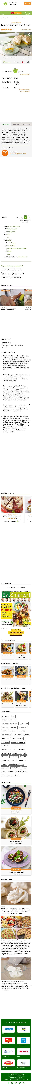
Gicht (25, 753)
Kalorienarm (21, 731)
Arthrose (13, 738)
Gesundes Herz (17, 753)
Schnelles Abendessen (16, 811)
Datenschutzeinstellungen (16, 1076)
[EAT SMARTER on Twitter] (20, 1083)
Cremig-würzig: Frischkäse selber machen (12, 981)
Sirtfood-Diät (12, 731)
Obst (9, 775)
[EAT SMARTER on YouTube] (23, 1083)
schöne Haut (5, 768)
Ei (7, 237)
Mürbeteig (5, 727)
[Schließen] (1, 3)
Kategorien (25, 1079)
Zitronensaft (11, 246)
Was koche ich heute (7, 704)
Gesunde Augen (22, 749)
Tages (24, 771)
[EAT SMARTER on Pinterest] (12, 1083)
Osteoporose (21, 760)
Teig (27, 723)
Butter (9, 240)
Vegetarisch (26, 734)
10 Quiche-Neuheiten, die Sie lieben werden (13, 940)
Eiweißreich (7, 679)
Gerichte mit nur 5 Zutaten (16, 872)
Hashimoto (5, 757)
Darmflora (20, 738)
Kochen (4, 775)
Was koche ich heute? (16, 841)
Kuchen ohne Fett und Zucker (10, 723)
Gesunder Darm (6, 753)
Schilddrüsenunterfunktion (16, 764)
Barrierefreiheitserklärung (12, 1079)
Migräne (14, 760)
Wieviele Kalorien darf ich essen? (24, 90)
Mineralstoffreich (6, 734)
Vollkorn (4, 731)
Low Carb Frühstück (7, 656)
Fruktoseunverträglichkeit (9, 749)
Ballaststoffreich (22, 727)
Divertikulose (5, 742)
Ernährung (13, 727)
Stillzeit (24, 768)
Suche (26, 14)
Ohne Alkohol (17, 734)
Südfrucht (16, 775)
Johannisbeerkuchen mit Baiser (12, 516)
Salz (8, 234)
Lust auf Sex (23, 757)
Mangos (13, 243)
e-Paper (29, 628)
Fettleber (22, 746)
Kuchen (13, 716)
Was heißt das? (25, 74)
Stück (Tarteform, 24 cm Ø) (25, 221)
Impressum (11, 1074)
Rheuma (4, 764)
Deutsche (18, 771)
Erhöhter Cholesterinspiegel (9, 746)
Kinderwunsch (14, 757)
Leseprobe (4, 628)
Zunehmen (10, 771)
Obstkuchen (5, 716)
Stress (3, 771)
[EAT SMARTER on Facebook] (8, 1083)
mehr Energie (5, 760)
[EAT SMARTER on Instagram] (16, 1083)
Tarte (21, 723)
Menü (2, 14)
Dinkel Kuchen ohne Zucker (9, 720)
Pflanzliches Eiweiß (21, 679)
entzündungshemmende (18, 742)
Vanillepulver (11, 232)
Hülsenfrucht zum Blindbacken (16, 248)
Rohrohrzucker (12, 229)
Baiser (2, 906)
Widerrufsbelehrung (16, 1078)
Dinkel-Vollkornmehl (13, 226)
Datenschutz (20, 1074)
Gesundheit (5, 738)
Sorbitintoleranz (15, 768)
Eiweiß (9, 251)
